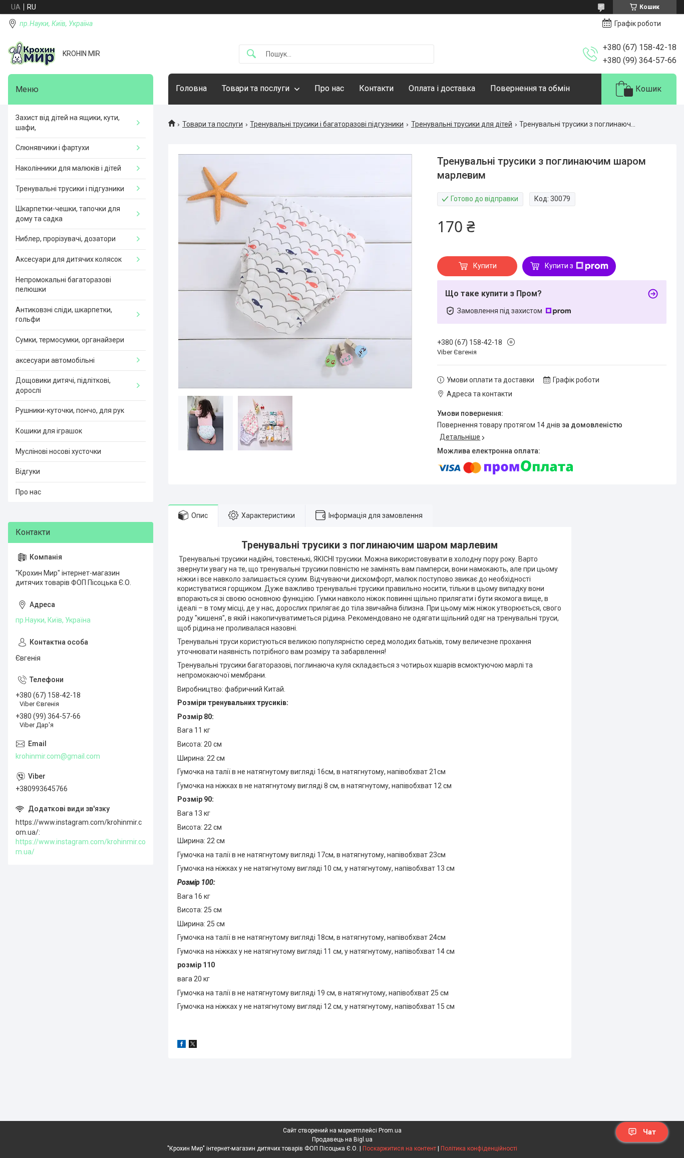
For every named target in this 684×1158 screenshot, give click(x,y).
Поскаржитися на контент (399, 1148)
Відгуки (28, 471)
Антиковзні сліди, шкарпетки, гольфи (64, 315)
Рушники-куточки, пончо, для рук (70, 410)
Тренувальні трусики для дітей (461, 124)
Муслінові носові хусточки (58, 451)
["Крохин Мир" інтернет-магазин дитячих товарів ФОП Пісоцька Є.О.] (31, 54)
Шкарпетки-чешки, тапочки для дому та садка (68, 214)
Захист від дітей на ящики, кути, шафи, (68, 123)
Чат (649, 1132)
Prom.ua (390, 1130)
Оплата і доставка (442, 88)
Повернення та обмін (530, 88)
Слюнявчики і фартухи (52, 148)
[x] (193, 1045)
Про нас (329, 88)
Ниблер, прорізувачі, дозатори (66, 239)
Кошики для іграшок (49, 431)
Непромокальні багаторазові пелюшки (63, 285)
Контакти (376, 88)
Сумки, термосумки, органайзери (70, 340)
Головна (191, 88)
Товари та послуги (255, 88)
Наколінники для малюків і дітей (68, 168)
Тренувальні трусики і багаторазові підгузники (327, 124)
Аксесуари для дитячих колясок (69, 259)
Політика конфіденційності (479, 1148)
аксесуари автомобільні (55, 360)
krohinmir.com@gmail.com (58, 756)
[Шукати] (251, 54)
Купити (485, 266)
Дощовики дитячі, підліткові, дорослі (63, 385)
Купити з (559, 266)
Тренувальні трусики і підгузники (70, 189)
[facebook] (181, 1045)
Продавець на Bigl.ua (342, 1139)
